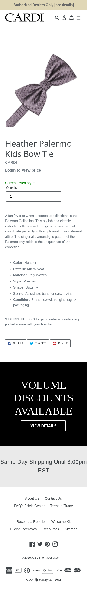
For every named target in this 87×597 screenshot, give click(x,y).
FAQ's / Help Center (29, 506)
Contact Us (53, 498)
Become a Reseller (31, 522)
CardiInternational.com (46, 557)
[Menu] (78, 17)
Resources (50, 529)
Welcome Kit (61, 522)
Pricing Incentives (23, 529)
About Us (32, 498)
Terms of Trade (61, 506)
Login (10, 170)
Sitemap (71, 529)
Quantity (12, 187)
